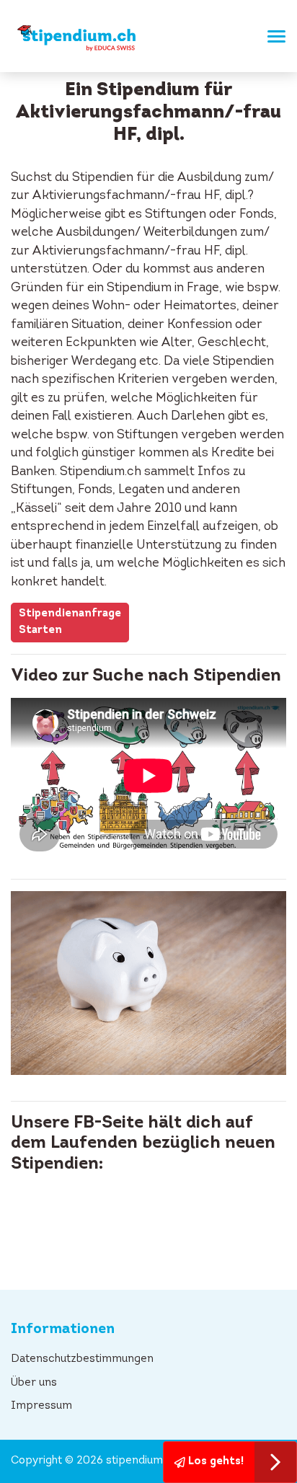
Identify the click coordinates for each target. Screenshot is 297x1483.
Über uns (34, 1383)
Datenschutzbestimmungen (82, 1359)
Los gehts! (214, 1461)
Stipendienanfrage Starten (70, 622)
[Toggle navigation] (272, 36)
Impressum (41, 1406)
